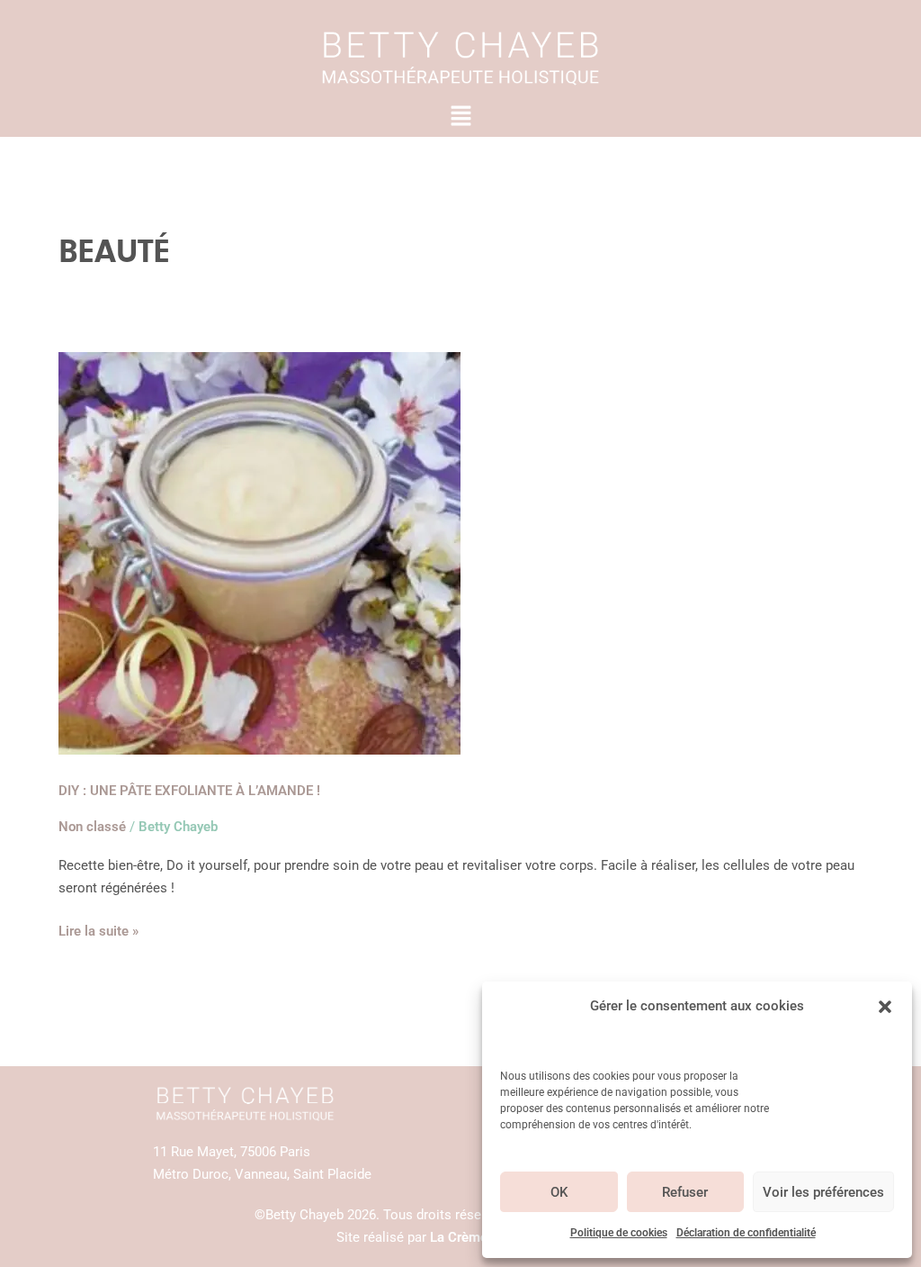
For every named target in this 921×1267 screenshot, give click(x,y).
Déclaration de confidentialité (746, 1232)
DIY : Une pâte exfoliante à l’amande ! (189, 791)
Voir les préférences (823, 1192)
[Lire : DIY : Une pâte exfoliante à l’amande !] (259, 553)
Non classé (92, 827)
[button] (885, 1007)
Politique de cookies (618, 1232)
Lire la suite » (98, 929)
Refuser (685, 1192)
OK (559, 1192)
